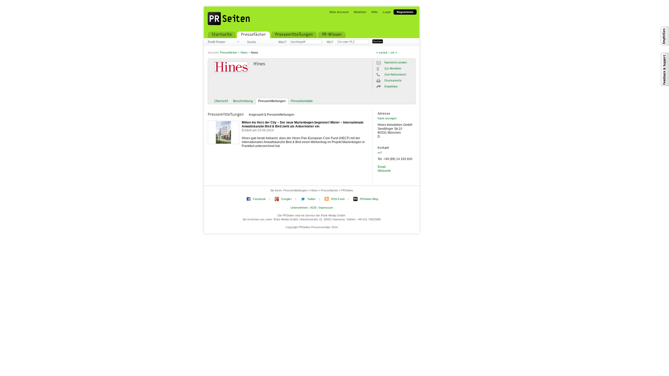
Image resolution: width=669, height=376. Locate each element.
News (254, 52)
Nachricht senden (395, 62)
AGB (313, 207)
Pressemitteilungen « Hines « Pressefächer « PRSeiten (318, 190)
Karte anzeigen (387, 118)
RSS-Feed (337, 199)
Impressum (326, 207)
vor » (393, 52)
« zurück (382, 52)
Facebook (259, 199)
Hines (244, 52)
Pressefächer (228, 52)
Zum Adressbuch (395, 74)
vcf (380, 152)
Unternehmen (299, 207)
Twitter (311, 199)
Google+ (286, 199)
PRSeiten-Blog (369, 199)
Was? (282, 42)
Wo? (330, 42)
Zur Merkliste (392, 68)
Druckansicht (392, 80)
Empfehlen (391, 86)
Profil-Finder (216, 42)
